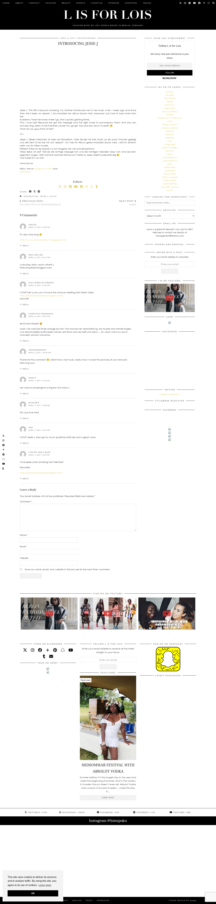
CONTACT (34, 3)
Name (24, 535)
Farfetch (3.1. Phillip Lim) (170, 118)
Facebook (109, 812)
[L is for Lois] (108, 13)
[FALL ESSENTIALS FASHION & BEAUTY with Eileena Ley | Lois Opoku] (166, 614)
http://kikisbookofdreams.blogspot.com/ (41, 295)
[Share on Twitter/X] (35, 191)
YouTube (182, 812)
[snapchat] (63, 650)
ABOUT (19, 3)
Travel (147, 3)
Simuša (32, 225)
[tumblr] (97, 186)
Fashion (51, 3)
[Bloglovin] (204, 3)
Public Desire (169, 180)
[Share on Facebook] (30, 191)
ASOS (169, 121)
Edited (170, 101)
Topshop (169, 131)
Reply (26, 246)
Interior (113, 3)
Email (23, 546)
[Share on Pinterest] (39, 191)
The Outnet (169, 98)
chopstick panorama (40, 314)
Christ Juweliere (169, 177)
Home (6, 3)
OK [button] (33, 893)
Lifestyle (97, 3)
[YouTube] (194, 3)
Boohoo (170, 151)
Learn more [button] (44, 885)
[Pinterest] (189, 3)
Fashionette (169, 167)
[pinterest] (55, 650)
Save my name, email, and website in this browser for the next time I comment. (67, 569)
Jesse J (44, 196)
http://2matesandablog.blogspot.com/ (41, 472)
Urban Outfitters (169, 147)
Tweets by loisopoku (170, 394)
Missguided (169, 144)
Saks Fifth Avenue (169, 187)
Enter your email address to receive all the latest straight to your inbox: (108, 650)
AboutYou (170, 105)
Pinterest (145, 812)
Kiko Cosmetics (169, 111)
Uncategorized (86, 38)
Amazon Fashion (169, 128)
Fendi (169, 154)
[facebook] (40, 650)
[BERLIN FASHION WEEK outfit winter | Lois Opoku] (170, 298)
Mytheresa (170, 170)
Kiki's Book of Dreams (41, 283)
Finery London (170, 124)
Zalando (170, 134)
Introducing (31, 196)
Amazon (169, 91)
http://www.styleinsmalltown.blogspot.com (43, 239)
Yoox (169, 141)
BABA (127, 203)
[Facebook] (199, 3)
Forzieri (169, 114)
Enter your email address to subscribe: (170, 257)
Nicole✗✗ (33, 403)
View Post (108, 797)
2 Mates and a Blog (39, 452)
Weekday (169, 137)
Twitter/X (37, 812)
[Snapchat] (209, 3)
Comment (26, 501)
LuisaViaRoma (170, 160)
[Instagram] (185, 3)
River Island (169, 108)
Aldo (169, 164)
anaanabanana (37, 350)
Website (24, 558)
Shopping (131, 3)
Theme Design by (182, 900)
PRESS (89, 900)
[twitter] (25, 650)
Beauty (66, 3)
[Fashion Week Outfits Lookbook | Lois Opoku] (108, 614)
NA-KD (169, 190)
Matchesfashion (170, 157)
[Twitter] (180, 3)
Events (80, 3)
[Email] (51, 656)
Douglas (170, 95)
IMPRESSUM (102, 900)
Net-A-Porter (170, 174)
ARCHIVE (77, 900)
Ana (30, 427)
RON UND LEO (35, 255)
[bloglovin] (47, 650)
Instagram (73, 812)
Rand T (32, 378)
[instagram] (32, 650)
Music (53, 196)
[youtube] (70, 650)
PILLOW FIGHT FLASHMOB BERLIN (40, 203)
